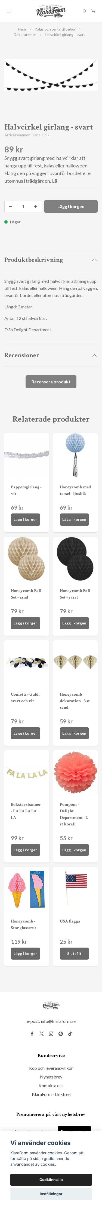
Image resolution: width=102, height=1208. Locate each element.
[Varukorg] (93, 11)
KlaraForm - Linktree (51, 1094)
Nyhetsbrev (51, 1076)
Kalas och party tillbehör (55, 29)
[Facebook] (32, 1034)
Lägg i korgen (26, 519)
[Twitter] (41, 1034)
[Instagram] (51, 1034)
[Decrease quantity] (11, 206)
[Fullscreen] (51, 75)
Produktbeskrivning (33, 260)
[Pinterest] (60, 1034)
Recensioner (21, 355)
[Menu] (9, 11)
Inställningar (51, 1194)
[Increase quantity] (36, 206)
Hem (22, 29)
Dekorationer (25, 34)
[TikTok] (70, 1034)
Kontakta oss (51, 1085)
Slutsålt (74, 953)
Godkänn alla (51, 1179)
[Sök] (84, 11)
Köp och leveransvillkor (51, 1068)
